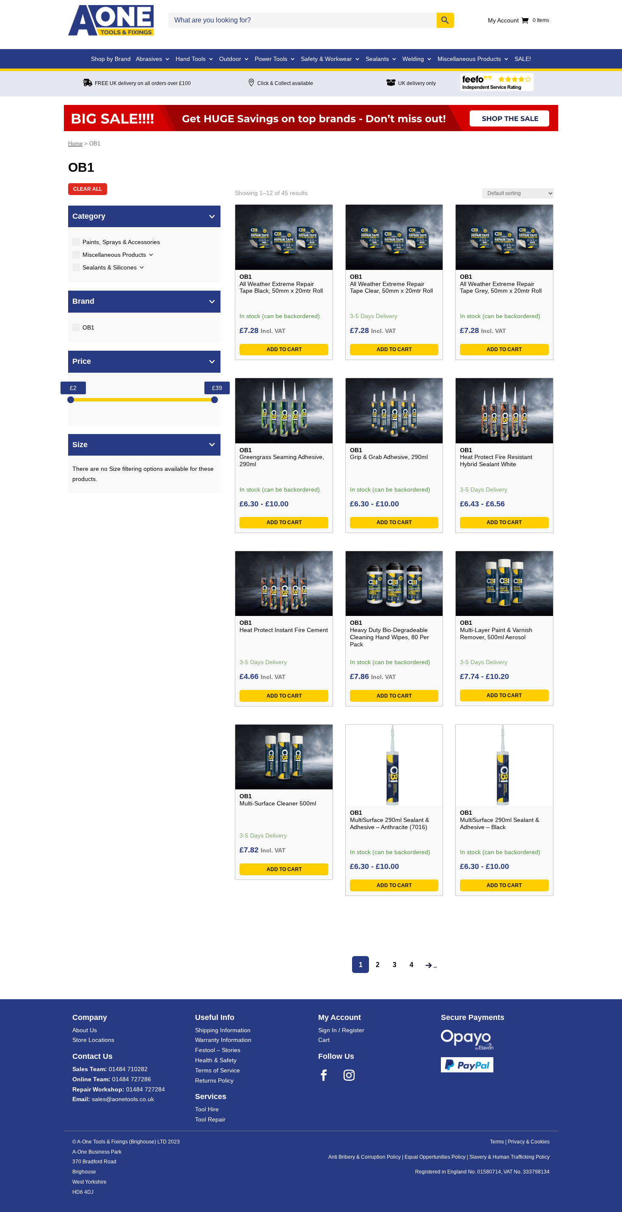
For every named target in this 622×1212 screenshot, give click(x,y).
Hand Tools (191, 59)
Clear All (87, 189)
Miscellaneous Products (469, 59)
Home (75, 143)
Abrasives (149, 59)
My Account (503, 20)
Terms (497, 1142)
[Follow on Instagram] (355, 1075)
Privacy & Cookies (529, 1142)
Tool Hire (207, 1109)
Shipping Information (222, 1030)
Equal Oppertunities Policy (435, 1157)
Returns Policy (214, 1080)
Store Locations (93, 1039)
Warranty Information (223, 1039)
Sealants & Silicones (110, 267)
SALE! (523, 59)
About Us (84, 1030)
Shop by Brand (111, 59)
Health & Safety (216, 1060)
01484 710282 (128, 1069)
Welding (413, 59)
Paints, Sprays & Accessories (121, 242)
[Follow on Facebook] (329, 1075)
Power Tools (271, 59)
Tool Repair (210, 1119)
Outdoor (230, 59)
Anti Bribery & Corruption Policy (364, 1157)
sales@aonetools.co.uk (123, 1099)
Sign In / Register (341, 1030)
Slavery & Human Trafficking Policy (509, 1157)
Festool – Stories (217, 1050)
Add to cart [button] (284, 349)
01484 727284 (145, 1089)
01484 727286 (131, 1079)
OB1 (88, 327)
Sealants (377, 59)
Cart (324, 1039)
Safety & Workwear (326, 59)
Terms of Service (217, 1070)
